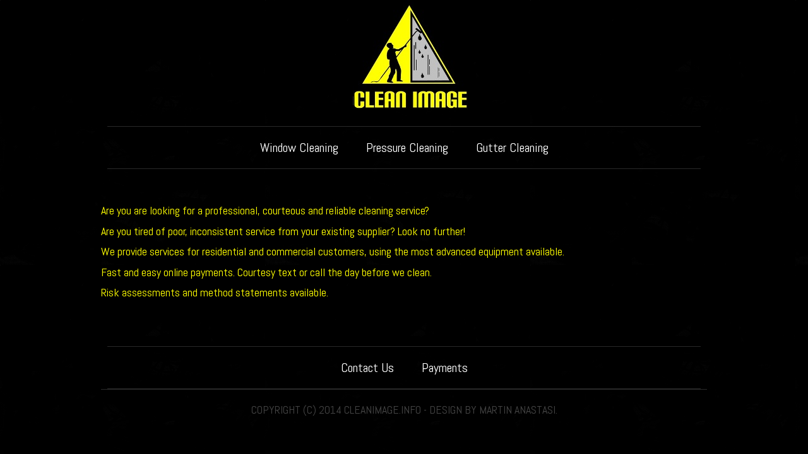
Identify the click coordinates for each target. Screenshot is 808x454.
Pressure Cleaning (407, 147)
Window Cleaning (299, 147)
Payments (445, 367)
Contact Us (367, 367)
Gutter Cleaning (512, 147)
